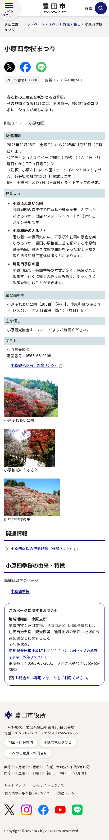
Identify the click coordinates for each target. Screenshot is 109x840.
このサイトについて (48, 785)
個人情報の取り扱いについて (27, 793)
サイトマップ (14, 785)
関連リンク (66, 793)
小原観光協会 (34, 365)
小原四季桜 (20, 591)
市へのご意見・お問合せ (27, 753)
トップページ (34, 23)
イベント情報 (59, 23)
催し (77, 23)
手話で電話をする (58, 742)
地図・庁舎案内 (20, 742)
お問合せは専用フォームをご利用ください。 (53, 677)
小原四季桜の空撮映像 (42, 548)
